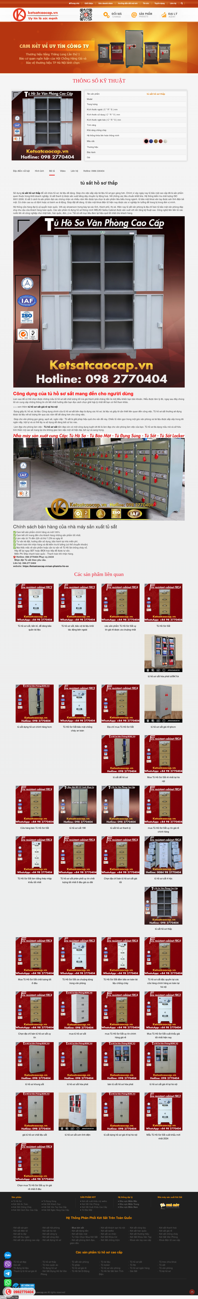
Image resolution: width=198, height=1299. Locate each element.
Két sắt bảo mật (79, 1233)
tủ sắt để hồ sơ (120, 777)
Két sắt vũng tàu (138, 1227)
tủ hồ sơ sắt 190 (77, 827)
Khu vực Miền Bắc (128, 1201)
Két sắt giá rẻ (165, 1230)
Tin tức (146, 3)
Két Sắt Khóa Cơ (109, 1236)
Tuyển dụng (160, 3)
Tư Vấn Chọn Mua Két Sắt (85, 1236)
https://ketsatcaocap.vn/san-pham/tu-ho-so (46, 566)
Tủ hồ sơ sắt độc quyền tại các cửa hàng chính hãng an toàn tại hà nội (163, 983)
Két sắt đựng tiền (80, 1230)
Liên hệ (173, 3)
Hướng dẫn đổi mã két (128, 3)
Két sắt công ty (50, 1233)
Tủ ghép (76, 1264)
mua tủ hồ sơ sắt (77, 1033)
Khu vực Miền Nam (129, 1206)
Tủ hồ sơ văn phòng (110, 1267)
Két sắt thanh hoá (167, 1227)
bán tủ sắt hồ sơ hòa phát (120, 1084)
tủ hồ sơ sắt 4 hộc (163, 878)
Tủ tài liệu (105, 1261)
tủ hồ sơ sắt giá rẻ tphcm (163, 726)
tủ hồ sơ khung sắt (34, 1084)
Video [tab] (63, 170)
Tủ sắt (162, 1264)
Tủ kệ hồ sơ (165, 1271)
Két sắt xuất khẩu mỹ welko (94, 1201)
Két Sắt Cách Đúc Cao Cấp (25, 1209)
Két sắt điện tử (20, 1230)
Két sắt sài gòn (20, 1227)
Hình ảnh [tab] (39, 170)
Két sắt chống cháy (168, 1233)
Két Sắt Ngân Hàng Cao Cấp (56, 1209)
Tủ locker (105, 1264)
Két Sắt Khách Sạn (52, 1204)
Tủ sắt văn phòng (80, 1261)
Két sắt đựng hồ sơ (52, 1240)
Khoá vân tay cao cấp (140, 1240)
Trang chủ (75, 3)
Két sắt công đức (51, 1236)
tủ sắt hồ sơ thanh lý (120, 827)
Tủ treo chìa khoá (167, 1261)
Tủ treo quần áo (50, 1264)
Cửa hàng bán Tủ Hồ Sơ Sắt (34, 827)
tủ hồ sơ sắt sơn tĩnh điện (77, 1134)
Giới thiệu (89, 3)
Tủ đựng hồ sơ (50, 1267)
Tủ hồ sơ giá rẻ (79, 1267)
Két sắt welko (107, 1230)
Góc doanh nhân (105, 3)
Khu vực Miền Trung (129, 1204)
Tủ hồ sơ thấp (49, 1261)
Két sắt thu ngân (21, 1236)
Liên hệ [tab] (74, 170)
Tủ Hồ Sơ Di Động (80, 1271)
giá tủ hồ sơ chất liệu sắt (34, 1134)
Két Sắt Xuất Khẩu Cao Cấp (94, 1206)
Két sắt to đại (19, 1233)
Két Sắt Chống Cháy (22, 1206)
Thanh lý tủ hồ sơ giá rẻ (25, 1271)
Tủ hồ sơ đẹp (19, 1261)
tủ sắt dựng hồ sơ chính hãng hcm (34, 726)
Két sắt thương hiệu (139, 1233)
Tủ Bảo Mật (87, 1209)
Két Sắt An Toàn (20, 1204)
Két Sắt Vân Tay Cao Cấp (55, 1206)
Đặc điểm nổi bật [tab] (21, 170)
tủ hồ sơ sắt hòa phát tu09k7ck (163, 676)
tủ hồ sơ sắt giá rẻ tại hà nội (43, 406)
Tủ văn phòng (166, 1267)
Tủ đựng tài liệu (21, 1267)
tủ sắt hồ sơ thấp (163, 928)
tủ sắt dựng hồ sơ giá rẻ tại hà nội (120, 1134)
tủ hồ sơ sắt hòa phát (77, 1084)
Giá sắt (16, 1264)
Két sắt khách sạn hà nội (113, 1227)
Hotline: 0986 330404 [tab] (93, 170)
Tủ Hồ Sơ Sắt (163, 625)
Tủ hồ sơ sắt (50, 426)
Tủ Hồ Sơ (17, 1201)
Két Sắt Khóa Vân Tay (140, 1236)
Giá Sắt (133, 1271)
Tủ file (133, 1264)
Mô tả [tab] (52, 170)
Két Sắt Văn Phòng (90, 1204)
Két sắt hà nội (49, 1230)
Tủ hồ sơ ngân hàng (140, 1267)
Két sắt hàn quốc (138, 1230)
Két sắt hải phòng (51, 1227)
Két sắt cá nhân (108, 1233)
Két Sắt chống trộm (110, 1240)
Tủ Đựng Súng (49, 1201)
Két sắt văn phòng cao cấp (26, 1240)
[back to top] (192, 1292)
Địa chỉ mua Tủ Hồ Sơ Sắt (120, 726)
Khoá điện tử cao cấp (169, 1240)
